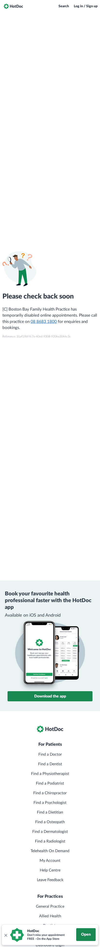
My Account (50, 861)
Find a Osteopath (50, 822)
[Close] (5, 934)
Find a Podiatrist (50, 783)
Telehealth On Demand (50, 851)
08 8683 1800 (44, 322)
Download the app (50, 696)
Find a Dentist (50, 764)
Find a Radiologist (50, 841)
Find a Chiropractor (50, 793)
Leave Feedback (50, 880)
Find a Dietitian (50, 812)
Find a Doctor (50, 754)
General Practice (50, 906)
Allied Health (50, 916)
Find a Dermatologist (50, 832)
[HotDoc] (13, 6)
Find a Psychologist (50, 803)
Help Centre (50, 870)
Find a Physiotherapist (50, 774)
